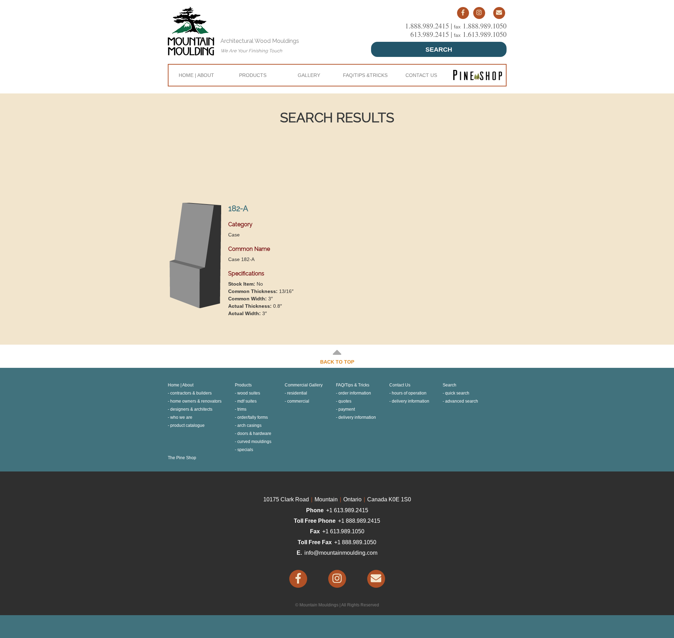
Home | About (196, 75)
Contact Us (421, 75)
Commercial (298, 401)
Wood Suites (248, 393)
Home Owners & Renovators (196, 401)
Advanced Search (461, 401)
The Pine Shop (182, 457)
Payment (346, 409)
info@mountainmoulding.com (340, 553)
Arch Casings (249, 425)
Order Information (354, 393)
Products (252, 75)
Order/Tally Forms (252, 417)
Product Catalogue (187, 425)
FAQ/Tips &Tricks (365, 75)
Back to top (337, 362)
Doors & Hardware (254, 433)
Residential (297, 393)
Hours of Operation (409, 393)
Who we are (181, 417)
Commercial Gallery (304, 385)
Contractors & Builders (191, 393)
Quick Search (457, 393)
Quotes (344, 401)
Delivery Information (357, 417)
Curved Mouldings (254, 441)
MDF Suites (247, 401)
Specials (245, 449)
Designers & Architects (191, 409)
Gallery (309, 75)
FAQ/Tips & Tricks (352, 385)
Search (438, 49)
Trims (241, 409)
